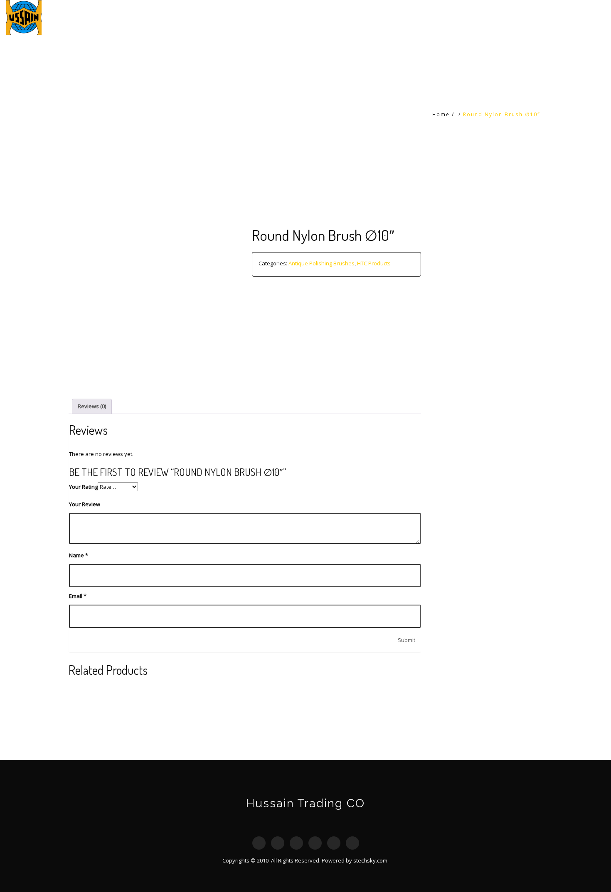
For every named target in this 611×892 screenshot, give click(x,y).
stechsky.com (370, 860)
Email (77, 596)
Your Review (84, 504)
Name (78, 555)
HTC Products (520, 17)
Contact (584, 17)
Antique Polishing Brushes (321, 263)
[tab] (92, 406)
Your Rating (83, 486)
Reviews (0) (92, 406)
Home (468, 17)
